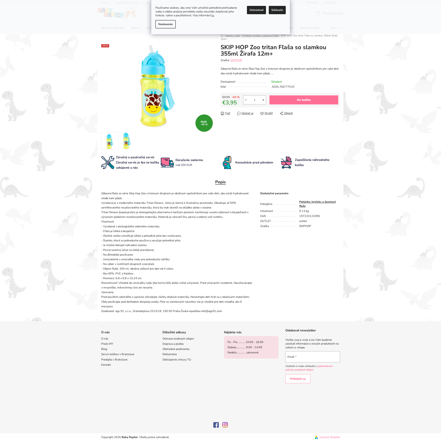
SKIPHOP (236, 60)
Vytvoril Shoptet (329, 437)
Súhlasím (277, 10)
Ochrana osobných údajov (178, 339)
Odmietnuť (256, 10)
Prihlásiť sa (298, 379)
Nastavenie (165, 24)
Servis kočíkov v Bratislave (117, 354)
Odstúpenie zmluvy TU (177, 360)
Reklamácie (170, 354)
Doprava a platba (173, 344)
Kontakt (106, 365)
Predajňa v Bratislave (114, 360)
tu (212, 15)
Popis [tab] (220, 182)
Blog (104, 349)
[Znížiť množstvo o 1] (245, 100)
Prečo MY (107, 344)
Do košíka (304, 100)
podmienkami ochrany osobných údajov (309, 367)
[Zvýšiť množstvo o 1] (263, 100)
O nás (104, 339)
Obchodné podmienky (176, 349)
